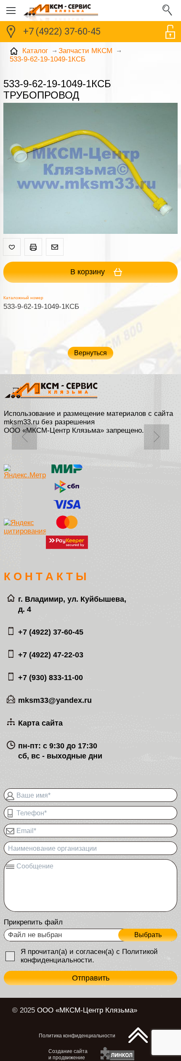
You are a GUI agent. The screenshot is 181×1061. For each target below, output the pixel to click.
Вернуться (90, 352)
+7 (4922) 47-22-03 (50, 655)
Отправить (90, 978)
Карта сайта (40, 723)
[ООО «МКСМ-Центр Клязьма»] (90, 10)
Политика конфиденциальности (77, 1036)
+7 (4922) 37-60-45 (62, 31)
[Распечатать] (33, 246)
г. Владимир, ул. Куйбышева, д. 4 (72, 604)
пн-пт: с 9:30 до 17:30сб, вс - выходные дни (60, 751)
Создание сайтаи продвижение (68, 1054)
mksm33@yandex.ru (55, 700)
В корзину (88, 272)
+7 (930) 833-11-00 (50, 677)
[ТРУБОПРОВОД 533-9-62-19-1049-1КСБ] (90, 169)
